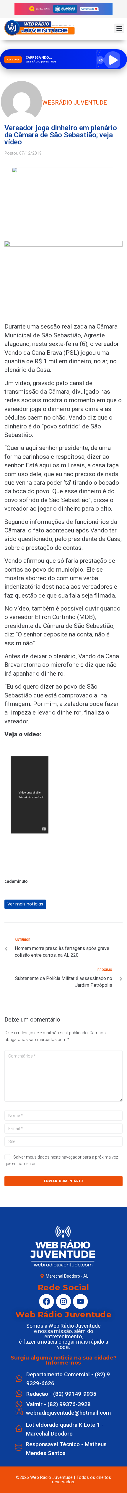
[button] (119, 28)
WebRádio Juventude (74, 102)
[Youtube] (80, 1301)
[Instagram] (63, 1301)
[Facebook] (46, 1301)
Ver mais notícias (25, 904)
